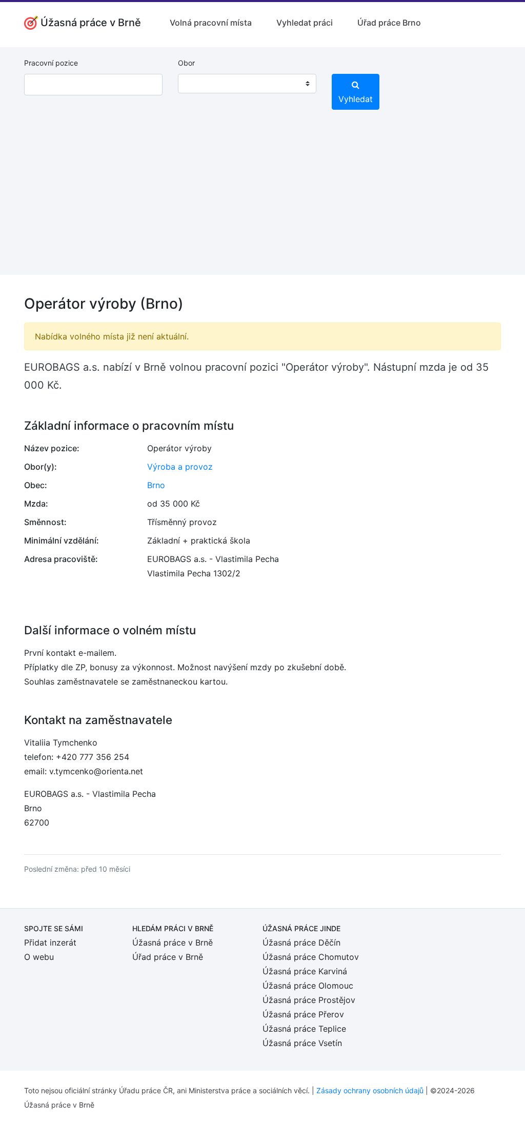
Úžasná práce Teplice (304, 1028)
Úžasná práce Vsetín (302, 1043)
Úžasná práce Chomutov (310, 957)
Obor (186, 62)
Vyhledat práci (304, 22)
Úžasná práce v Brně (172, 942)
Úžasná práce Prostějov (308, 1000)
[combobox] (247, 83)
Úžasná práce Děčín (301, 942)
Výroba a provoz (180, 466)
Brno (156, 485)
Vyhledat (355, 99)
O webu (39, 957)
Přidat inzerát (50, 942)
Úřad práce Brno (389, 22)
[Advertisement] (262, 203)
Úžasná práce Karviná (304, 971)
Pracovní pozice (51, 62)
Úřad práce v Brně (167, 957)
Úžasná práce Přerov (303, 1014)
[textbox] (198, 83)
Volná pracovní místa (211, 22)
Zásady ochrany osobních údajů (369, 1090)
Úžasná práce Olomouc (307, 985)
